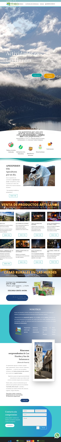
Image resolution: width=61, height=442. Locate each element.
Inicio (15, 4)
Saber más (13, 195)
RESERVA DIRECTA (49, 76)
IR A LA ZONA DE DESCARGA (19, 297)
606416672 (10, 425)
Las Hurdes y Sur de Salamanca (32, 4)
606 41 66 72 (37, 75)
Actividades (20, 4)
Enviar (43, 427)
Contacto (42, 4)
